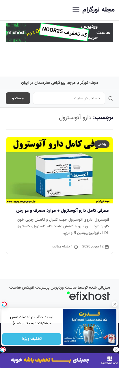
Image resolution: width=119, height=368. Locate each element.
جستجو (18, 98)
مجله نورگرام (98, 10)
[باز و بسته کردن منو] (76, 10)
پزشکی (102, 144)
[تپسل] (3, 349)
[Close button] (115, 304)
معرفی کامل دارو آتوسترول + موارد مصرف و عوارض (62, 210)
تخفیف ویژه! (32, 339)
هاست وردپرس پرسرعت (56, 287)
